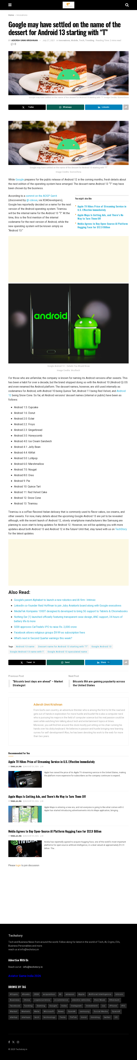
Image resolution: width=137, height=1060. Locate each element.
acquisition (49, 994)
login (18, 865)
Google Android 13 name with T (27, 651)
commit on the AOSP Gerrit (41, 195)
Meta (36, 1011)
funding (28, 1005)
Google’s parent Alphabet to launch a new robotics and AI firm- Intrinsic (55, 600)
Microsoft (49, 1011)
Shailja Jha (16, 766)
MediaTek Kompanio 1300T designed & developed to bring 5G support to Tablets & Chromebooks (71, 611)
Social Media (101, 1011)
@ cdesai (32, 200)
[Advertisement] (68, 259)
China (27, 1000)
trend (84, 1017)
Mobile (74, 40)
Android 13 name (25, 646)
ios (103, 1005)
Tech (81, 40)
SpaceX (116, 1011)
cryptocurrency (42, 1000)
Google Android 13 (101, 646)
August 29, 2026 (32, 766)
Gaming (41, 1005)
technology (49, 1017)
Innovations (22, 15)
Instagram (76, 1005)
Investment (92, 1005)
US (116, 1017)
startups (26, 1017)
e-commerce (61, 1000)
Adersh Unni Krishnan (24, 40)
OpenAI (72, 1011)
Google (20, 179)
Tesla (62, 1017)
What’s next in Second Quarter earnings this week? (43, 638)
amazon (70, 994)
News (61, 1011)
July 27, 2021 (48, 40)
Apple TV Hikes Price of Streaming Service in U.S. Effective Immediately (102, 208)
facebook (15, 1005)
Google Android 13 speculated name (67, 651)
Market (13, 1011)
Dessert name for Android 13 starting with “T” (63, 646)
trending (95, 1017)
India (64, 1005)
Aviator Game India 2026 (24, 976)
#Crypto (14, 994)
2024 (36, 994)
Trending (89, 40)
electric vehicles (81, 1000)
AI (60, 994)
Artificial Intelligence (100, 994)
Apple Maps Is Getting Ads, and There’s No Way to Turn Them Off (100, 216)
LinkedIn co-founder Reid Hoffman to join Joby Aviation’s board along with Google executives (67, 606)
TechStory (121, 529)
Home (11, 15)
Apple (82, 994)
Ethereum (114, 1000)
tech (37, 1017)
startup (13, 1017)
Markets (26, 1011)
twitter (107, 1017)
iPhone (113, 1005)
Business (15, 1000)
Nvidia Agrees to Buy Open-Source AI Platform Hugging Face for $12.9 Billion (103, 225)
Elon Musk (99, 1000)
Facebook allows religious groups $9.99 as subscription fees (49, 633)
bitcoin (119, 994)
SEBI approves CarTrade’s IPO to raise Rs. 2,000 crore (45, 627)
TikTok (73, 1017)
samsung (85, 1011)
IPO (123, 1005)
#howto (26, 994)
